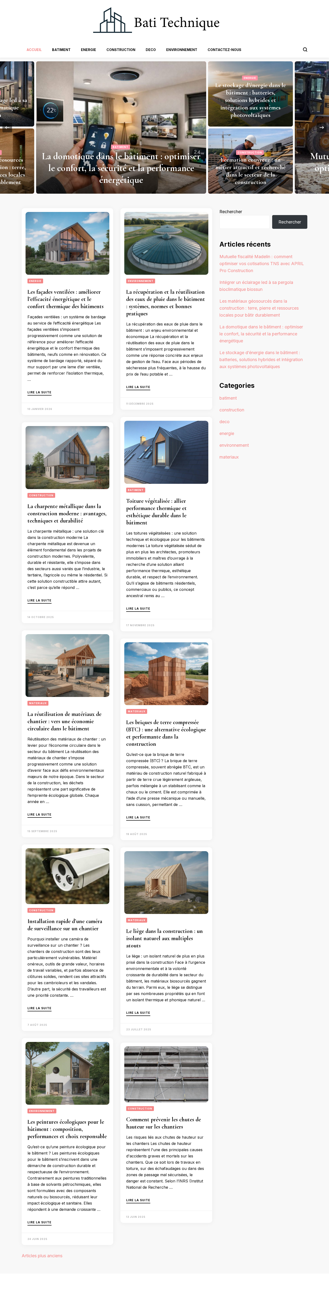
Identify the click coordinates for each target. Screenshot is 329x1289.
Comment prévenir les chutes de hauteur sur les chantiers (163, 1123)
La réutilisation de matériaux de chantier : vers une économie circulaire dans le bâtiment (64, 721)
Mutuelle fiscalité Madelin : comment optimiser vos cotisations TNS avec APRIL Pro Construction (133, 168)
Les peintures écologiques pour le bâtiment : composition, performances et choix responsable (67, 1129)
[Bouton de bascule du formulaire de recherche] (305, 49)
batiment (61, 50)
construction (120, 50)
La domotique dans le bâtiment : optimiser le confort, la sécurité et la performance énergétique (261, 333)
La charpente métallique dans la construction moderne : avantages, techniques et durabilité (66, 513)
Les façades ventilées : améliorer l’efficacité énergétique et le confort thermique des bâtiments (65, 299)
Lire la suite (39, 392)
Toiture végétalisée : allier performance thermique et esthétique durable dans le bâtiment (156, 512)
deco (151, 50)
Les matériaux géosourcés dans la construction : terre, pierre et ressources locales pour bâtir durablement (262, 171)
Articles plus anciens (42, 1255)
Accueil (34, 50)
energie (88, 50)
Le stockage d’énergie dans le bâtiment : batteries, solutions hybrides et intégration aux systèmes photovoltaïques (261, 359)
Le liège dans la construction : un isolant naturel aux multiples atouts (164, 938)
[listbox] (164, 127)
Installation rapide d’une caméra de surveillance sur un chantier (64, 925)
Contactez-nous (224, 50)
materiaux (262, 152)
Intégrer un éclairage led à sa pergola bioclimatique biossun (262, 107)
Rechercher (230, 211)
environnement (181, 50)
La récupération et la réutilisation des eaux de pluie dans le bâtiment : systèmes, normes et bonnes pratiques (165, 302)
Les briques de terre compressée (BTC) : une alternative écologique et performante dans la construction (166, 733)
